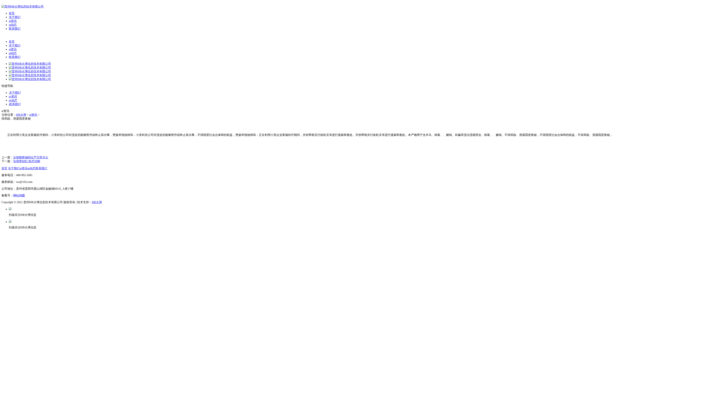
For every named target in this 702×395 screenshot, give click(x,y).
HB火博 (21, 114)
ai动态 (13, 24)
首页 (12, 13)
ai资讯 (13, 20)
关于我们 (14, 17)
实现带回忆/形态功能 (26, 161)
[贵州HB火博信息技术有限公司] (22, 6)
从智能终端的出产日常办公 (30, 157)
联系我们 (14, 28)
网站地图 (19, 195)
